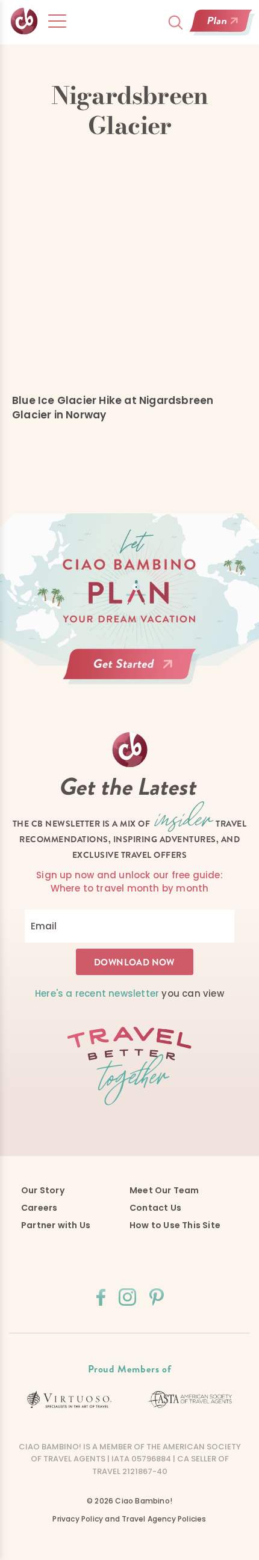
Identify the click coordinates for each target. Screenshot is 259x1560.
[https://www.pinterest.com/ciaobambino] (156, 1297)
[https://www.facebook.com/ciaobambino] (100, 1297)
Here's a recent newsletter (97, 993)
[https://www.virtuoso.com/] (69, 1399)
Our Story (42, 1190)
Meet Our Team (164, 1190)
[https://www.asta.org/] (190, 1399)
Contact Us (155, 1208)
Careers (39, 1208)
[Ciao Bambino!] (24, 21)
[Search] (175, 22)
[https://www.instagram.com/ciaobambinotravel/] (127, 1297)
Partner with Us (55, 1225)
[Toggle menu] (57, 21)
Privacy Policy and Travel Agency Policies (129, 1519)
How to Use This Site (175, 1225)
